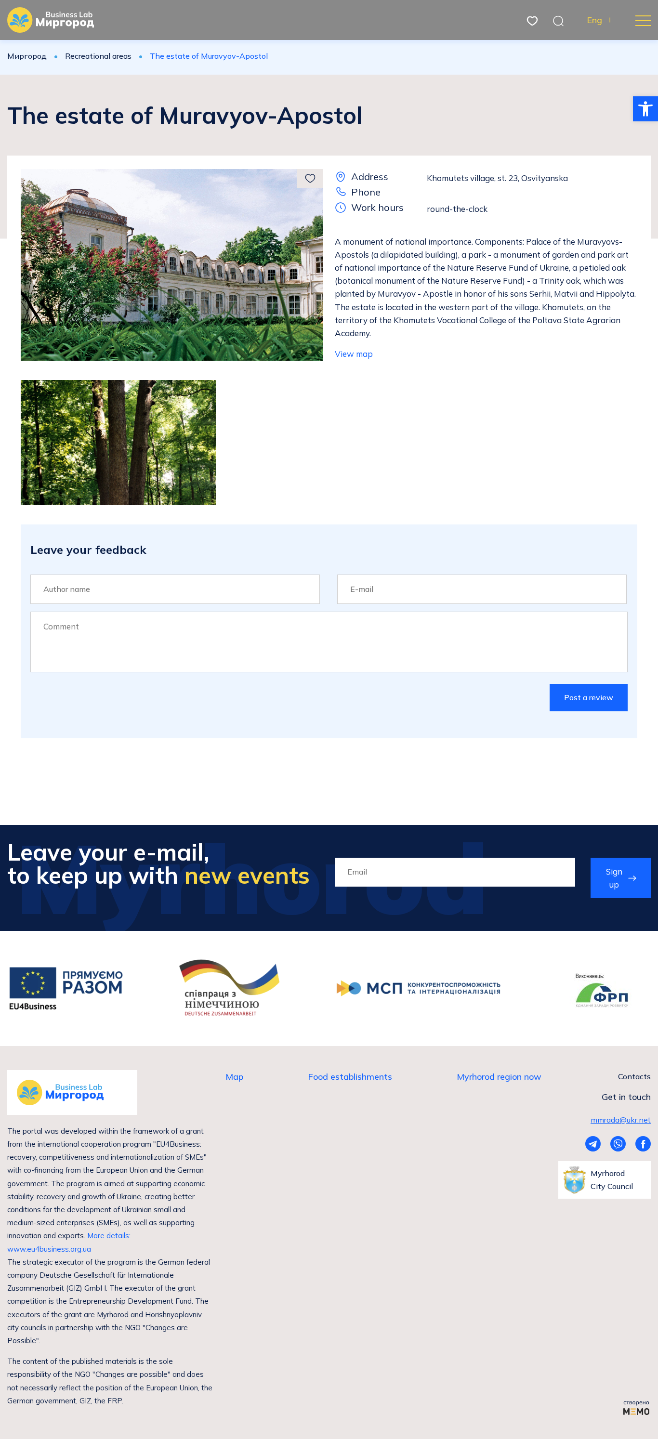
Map (234, 1076)
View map (354, 354)
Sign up (614, 878)
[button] (645, 108)
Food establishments (350, 1076)
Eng (594, 20)
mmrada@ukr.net (621, 1120)
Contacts (634, 1076)
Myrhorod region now (499, 1076)
